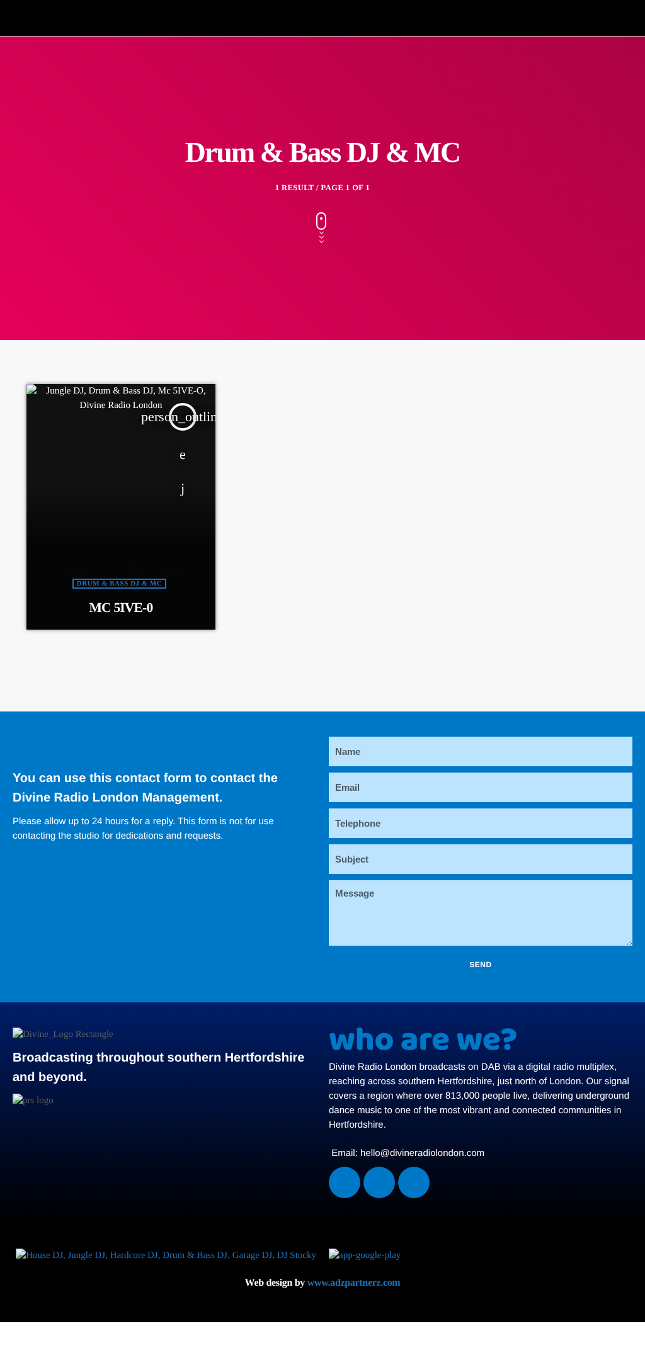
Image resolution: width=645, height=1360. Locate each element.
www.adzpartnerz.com (354, 1283)
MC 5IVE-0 (121, 607)
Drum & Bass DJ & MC (119, 583)
